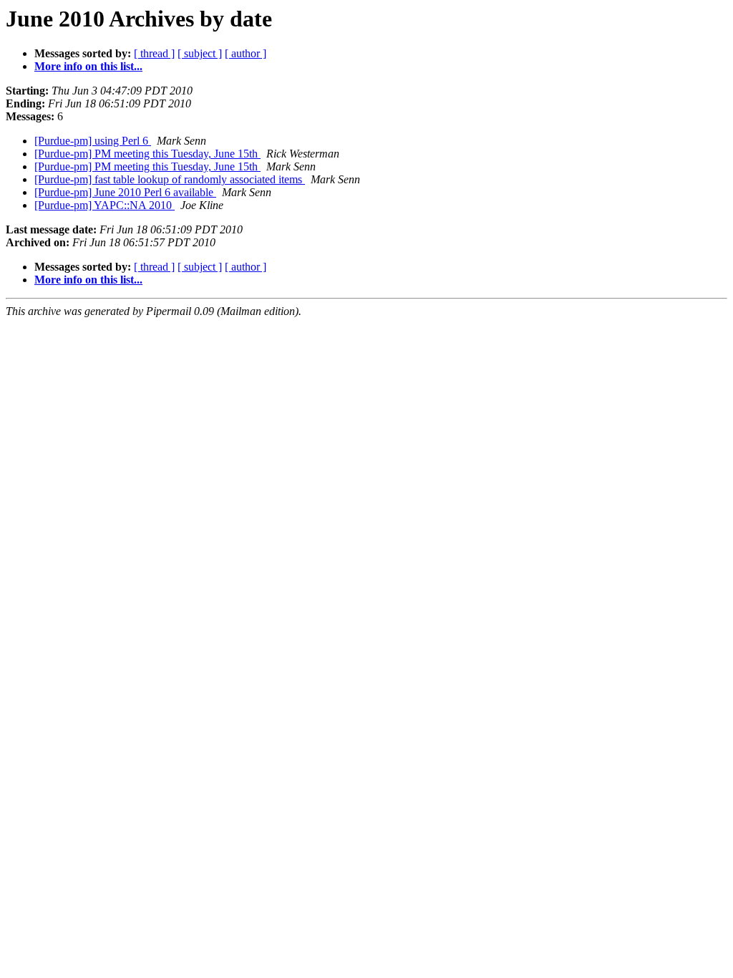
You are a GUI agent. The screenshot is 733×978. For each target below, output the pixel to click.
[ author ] (245, 53)
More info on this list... (88, 66)
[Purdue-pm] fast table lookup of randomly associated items (169, 179)
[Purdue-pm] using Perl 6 (92, 141)
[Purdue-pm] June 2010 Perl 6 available (125, 192)
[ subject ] (200, 53)
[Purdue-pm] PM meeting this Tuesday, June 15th (147, 153)
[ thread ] (154, 53)
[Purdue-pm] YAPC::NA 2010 (104, 205)
